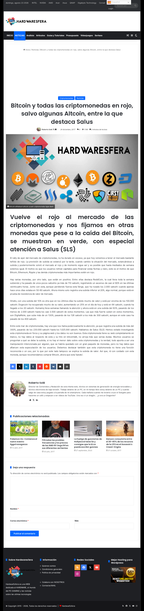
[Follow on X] (54, 129)
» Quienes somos (48, 566)
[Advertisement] (72, 73)
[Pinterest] (40, 366)
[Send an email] (56, 129)
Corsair (102, 3)
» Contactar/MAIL (48, 585)
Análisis (30, 35)
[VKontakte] (53, 366)
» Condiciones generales (51, 569)
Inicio (27, 50)
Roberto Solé (47, 129)
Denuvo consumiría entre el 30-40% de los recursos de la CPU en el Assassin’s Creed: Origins (119, 443)
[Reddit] (47, 366)
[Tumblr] (33, 366)
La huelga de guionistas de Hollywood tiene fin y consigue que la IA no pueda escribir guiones (88, 443)
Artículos (40, 35)
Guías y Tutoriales (55, 35)
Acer (58, 3)
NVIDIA (43, 3)
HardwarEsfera (68, 606)
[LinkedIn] (26, 366)
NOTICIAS (19, 35)
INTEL (34, 3)
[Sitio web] (30, 400)
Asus (65, 3)
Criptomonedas (66, 98)
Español (115, 2)
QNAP (72, 3)
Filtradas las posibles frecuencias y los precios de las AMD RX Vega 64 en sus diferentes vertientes (55, 444)
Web (76, 521)
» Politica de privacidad (50, 572)
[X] (19, 366)
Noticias (35, 50)
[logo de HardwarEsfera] (26, 21)
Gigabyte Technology (87, 3)
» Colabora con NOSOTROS (52, 582)
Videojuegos (87, 35)
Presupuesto (72, 35)
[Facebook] (13, 366)
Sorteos (98, 35)
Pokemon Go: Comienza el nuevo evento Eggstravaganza (23, 442)
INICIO (10, 35)
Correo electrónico (19, 521)
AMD (51, 3)
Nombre (14, 509)
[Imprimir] (67, 366)
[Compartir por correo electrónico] (60, 366)
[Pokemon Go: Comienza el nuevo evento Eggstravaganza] (24, 428)
